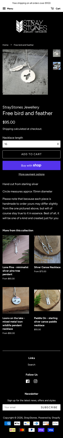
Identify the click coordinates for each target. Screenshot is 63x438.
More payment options (32, 174)
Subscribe (49, 407)
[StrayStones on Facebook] (28, 381)
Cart (57, 8)
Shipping (8, 128)
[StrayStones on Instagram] (35, 381)
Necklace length (13, 137)
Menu (10, 8)
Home (5, 45)
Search (31, 364)
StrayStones (30, 417)
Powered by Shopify (49, 417)
